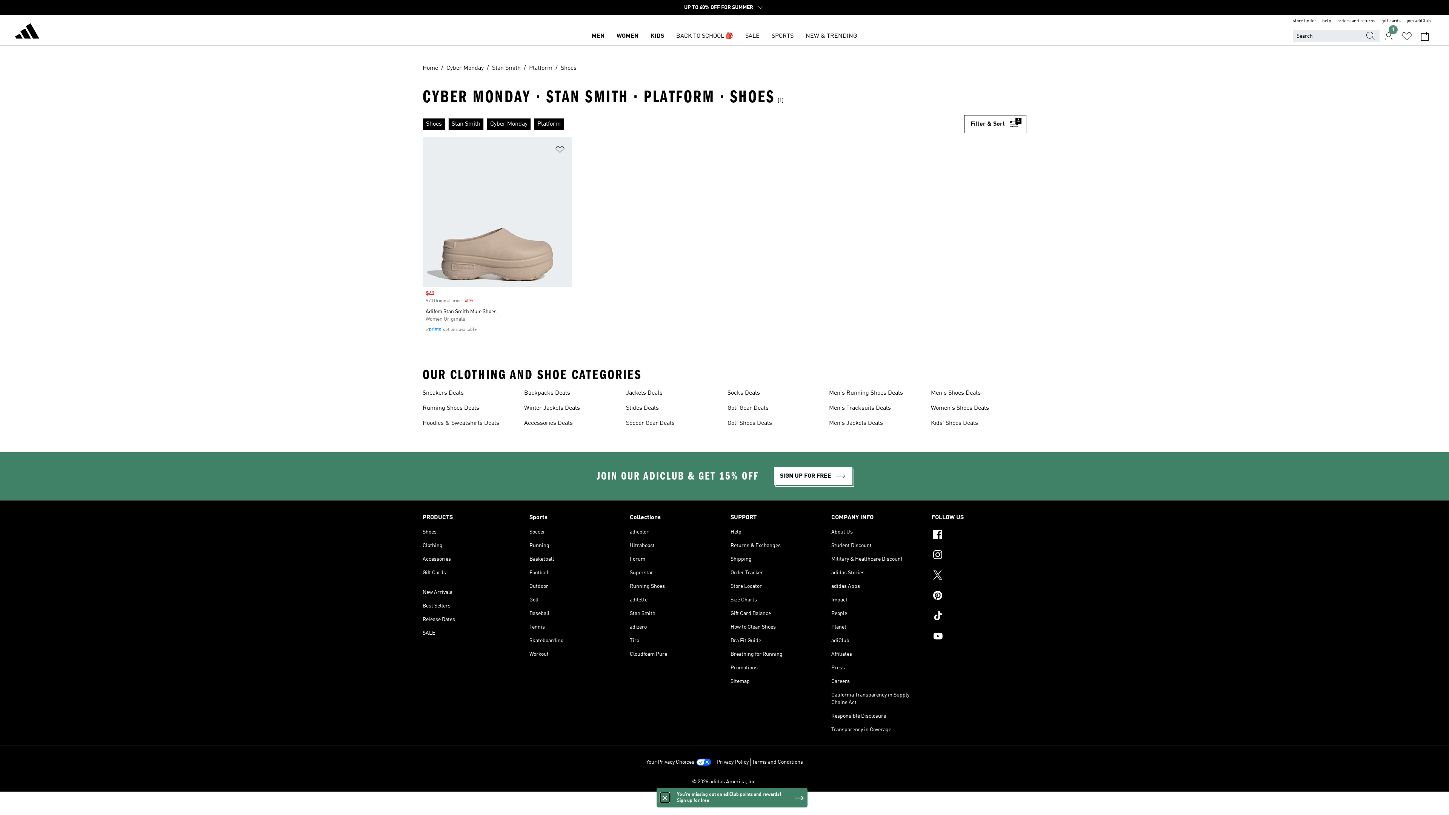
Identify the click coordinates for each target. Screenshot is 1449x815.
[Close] (664, 798)
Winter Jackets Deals (552, 408)
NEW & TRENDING (831, 36)
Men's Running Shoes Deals (866, 393)
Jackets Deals (644, 393)
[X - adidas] (979, 576)
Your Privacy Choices (670, 762)
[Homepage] (27, 32)
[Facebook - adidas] (979, 535)
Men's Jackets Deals (856, 423)
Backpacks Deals (547, 393)
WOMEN (627, 36)
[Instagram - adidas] (979, 556)
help (1326, 21)
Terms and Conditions (777, 762)
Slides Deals (642, 408)
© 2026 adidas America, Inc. (724, 781)
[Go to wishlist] (1407, 36)
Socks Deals (744, 393)
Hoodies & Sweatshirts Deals (461, 423)
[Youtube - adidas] (979, 637)
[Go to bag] (1425, 36)
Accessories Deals (548, 423)
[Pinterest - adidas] (979, 596)
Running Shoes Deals (451, 408)
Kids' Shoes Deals (954, 423)
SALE (752, 36)
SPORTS (783, 36)
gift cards (1391, 21)
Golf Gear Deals (748, 408)
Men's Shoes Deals (956, 393)
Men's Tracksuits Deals (860, 408)
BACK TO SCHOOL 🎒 (704, 36)
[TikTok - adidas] (979, 617)
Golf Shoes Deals (750, 423)
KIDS (657, 36)
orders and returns (1356, 21)
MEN (598, 36)
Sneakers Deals (443, 393)
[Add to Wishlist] (560, 150)
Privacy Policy (733, 762)
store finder (1304, 21)
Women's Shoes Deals (960, 408)
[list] (693, 124)
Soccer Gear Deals (650, 423)
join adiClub (1419, 21)
